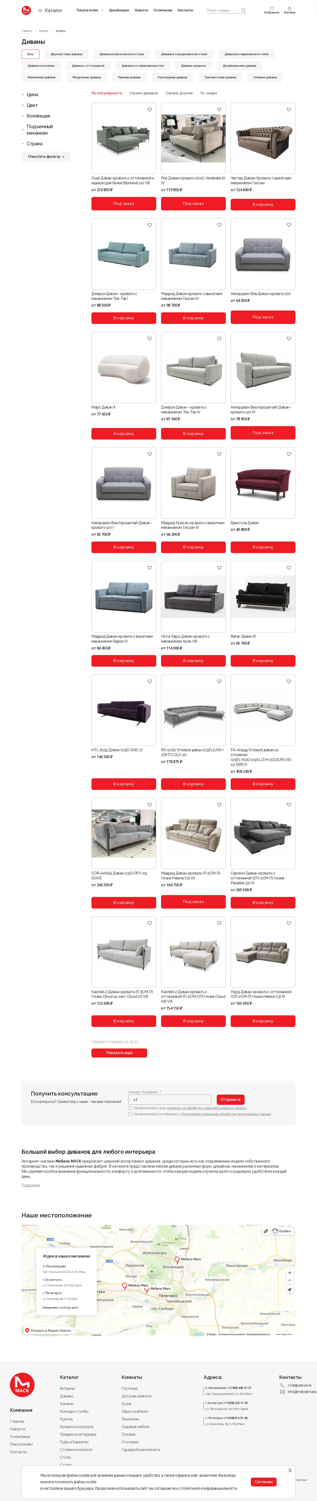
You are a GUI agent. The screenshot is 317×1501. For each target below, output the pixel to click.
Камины (66, 1404)
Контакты (185, 10)
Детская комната (136, 1396)
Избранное (271, 12)
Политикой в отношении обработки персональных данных (226, 1114)
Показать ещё (119, 1053)
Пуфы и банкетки (74, 1442)
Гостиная (130, 1388)
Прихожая (130, 1419)
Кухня (126, 1404)
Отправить (231, 1099)
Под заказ (123, 203)
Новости (141, 10)
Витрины (67, 1388)
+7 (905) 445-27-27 (239, 1388)
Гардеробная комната (141, 1449)
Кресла (66, 1419)
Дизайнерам (119, 10)
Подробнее (31, 1185)
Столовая (130, 1442)
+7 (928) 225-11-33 (236, 1403)
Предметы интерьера (78, 1434)
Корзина (289, 12)
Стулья (66, 1465)
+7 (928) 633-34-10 (299, 1385)
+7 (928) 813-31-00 (235, 1418)
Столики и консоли (76, 1449)
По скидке (208, 93)
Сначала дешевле (143, 93)
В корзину (263, 204)
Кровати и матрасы (76, 1427)
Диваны (66, 1396)
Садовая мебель (135, 1427)
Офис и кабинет (135, 1411)
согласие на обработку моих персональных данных (206, 1108)
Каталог (53, 10)
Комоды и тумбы (74, 1411)
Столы (65, 1457)
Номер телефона (142, 1092)
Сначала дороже (179, 93)
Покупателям (87, 10)
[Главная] (26, 10)
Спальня (128, 1434)
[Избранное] (150, 109)
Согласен (264, 1482)
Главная (17, 1421)
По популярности (106, 93)
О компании (162, 10)
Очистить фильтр (44, 156)
